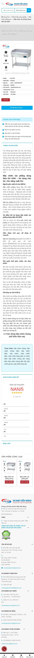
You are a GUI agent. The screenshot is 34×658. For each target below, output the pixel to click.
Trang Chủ (6, 17)
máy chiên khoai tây (20, 364)
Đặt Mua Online (17, 107)
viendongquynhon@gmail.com (10, 605)
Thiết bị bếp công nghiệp (19, 17)
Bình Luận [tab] (6, 443)
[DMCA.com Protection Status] (6, 535)
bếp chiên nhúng (20, 348)
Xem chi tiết (9, 482)
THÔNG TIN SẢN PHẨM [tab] (10, 145)
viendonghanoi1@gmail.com (12, 568)
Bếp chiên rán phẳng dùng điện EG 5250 (9, 478)
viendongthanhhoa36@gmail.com (11, 588)
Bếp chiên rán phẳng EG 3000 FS (24, 478)
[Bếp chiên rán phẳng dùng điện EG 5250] (9, 467)
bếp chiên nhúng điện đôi (17, 361)
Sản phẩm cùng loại (11, 457)
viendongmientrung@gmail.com (10, 623)
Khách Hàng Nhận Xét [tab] (11, 377)
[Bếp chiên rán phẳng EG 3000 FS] (24, 467)
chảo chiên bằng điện (15, 356)
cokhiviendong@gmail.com (9, 643)
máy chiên (14, 353)
